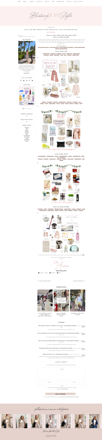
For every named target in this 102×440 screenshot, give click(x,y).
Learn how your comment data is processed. (69, 396)
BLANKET (76, 103)
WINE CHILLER (50, 210)
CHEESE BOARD (50, 156)
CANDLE (42, 103)
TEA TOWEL (75, 102)
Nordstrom (27, 127)
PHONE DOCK (52, 159)
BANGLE (71, 103)
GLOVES (56, 156)
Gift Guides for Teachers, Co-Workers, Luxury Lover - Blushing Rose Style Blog (57, 325)
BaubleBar (27, 132)
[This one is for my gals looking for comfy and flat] (95, 421)
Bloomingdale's (27, 139)
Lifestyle (39, 1)
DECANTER (45, 159)
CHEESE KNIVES (62, 102)
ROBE (62, 55)
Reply (83, 326)
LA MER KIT (80, 210)
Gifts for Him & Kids (54, 47)
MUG (65, 55)
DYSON (45, 209)
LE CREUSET (40, 209)
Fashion (31, 1)
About (25, 1)
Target (27, 138)
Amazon (26, 141)
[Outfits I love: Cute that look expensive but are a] (36, 421)
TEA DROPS (49, 102)
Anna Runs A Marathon (78, 280)
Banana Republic (27, 135)
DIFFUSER (55, 102)
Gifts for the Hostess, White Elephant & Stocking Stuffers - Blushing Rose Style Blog (58, 340)
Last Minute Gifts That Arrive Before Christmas (45, 315)
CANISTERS (53, 53)
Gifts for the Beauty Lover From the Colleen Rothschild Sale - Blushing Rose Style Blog (58, 333)
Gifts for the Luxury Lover (43, 47)
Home (19, 1)
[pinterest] (24, 80)
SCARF (63, 53)
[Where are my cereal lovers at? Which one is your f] (80, 421)
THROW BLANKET (63, 156)
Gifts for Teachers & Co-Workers (66, 47)
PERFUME (70, 210)
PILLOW (66, 103)
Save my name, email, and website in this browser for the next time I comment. (62, 387)
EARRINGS (59, 53)
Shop (53, 1)
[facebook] (29, 80)
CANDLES (44, 102)
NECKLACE (46, 55)
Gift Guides (79, 1)
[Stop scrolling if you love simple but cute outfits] (66, 421)
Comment (62, 369)
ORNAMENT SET (76, 156)
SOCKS (62, 103)
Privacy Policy (65, 389)
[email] (27, 80)
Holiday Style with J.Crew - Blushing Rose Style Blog (55, 354)
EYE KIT (58, 103)
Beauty (47, 1)
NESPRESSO (50, 209)
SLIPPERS (69, 55)
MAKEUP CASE (75, 55)
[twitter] (32, 80)
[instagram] (21, 80)
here (83, 254)
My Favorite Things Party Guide (61, 315)
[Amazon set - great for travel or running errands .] (7, 421)
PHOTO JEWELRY (42, 156)
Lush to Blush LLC (53, 436)
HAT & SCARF (70, 159)
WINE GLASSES (76, 53)
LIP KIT (81, 103)
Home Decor (60, 1)
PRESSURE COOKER (58, 209)
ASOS (27, 134)
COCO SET (59, 159)
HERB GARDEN (77, 159)
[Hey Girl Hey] (26, 52)
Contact (69, 1)
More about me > (27, 73)
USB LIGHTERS (52, 103)
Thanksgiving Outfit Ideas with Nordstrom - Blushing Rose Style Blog (55, 348)
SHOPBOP (27, 131)
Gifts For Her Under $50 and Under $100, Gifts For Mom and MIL (51, 29)
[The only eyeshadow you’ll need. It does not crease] (22, 421)
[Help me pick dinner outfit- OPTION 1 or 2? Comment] (51, 421)
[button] (20, 95)
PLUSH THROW (46, 53)
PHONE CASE (69, 53)
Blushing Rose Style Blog (50, 435)
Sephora (26, 130)
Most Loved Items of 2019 (45, 280)
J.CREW (26, 128)
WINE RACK (56, 55)
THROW (56, 210)
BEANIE (51, 55)
